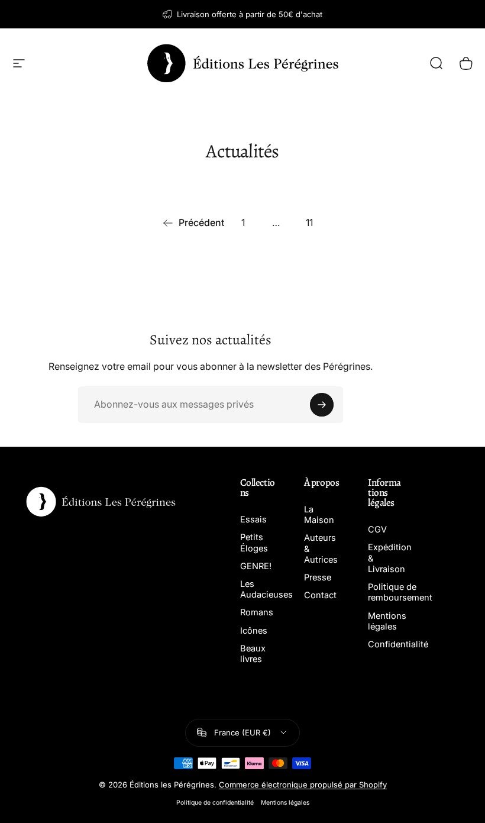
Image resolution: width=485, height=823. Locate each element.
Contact (320, 595)
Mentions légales (387, 621)
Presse (317, 577)
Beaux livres (253, 653)
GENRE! (255, 566)
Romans (256, 612)
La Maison (319, 514)
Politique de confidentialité (215, 802)
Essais (253, 519)
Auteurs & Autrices (321, 548)
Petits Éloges (254, 542)
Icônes (253, 630)
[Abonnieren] (322, 405)
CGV (377, 529)
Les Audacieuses (266, 589)
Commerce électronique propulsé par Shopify (303, 784)
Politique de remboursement (400, 592)
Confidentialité (398, 644)
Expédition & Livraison (390, 558)
